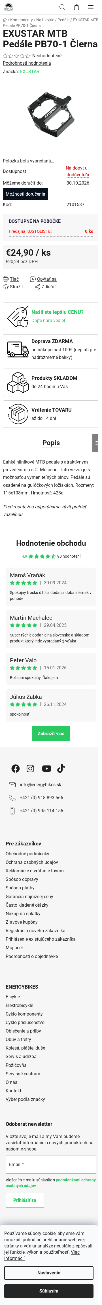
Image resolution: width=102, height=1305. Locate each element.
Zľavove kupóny (22, 922)
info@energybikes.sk (40, 784)
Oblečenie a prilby (23, 1031)
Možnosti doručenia (25, 194)
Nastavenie (48, 1273)
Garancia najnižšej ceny (29, 896)
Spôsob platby (20, 888)
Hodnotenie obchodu (51, 543)
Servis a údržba (21, 1056)
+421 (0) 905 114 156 (41, 810)
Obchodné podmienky (27, 853)
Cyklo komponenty (24, 1014)
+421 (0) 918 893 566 (41, 797)
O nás (11, 1082)
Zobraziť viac (51, 733)
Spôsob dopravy (22, 879)
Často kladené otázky (27, 905)
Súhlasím (48, 1291)
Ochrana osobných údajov (32, 862)
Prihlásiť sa (24, 1200)
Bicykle (13, 996)
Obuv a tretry (18, 1039)
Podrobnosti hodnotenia (27, 63)
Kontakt (13, 1091)
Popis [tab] (51, 443)
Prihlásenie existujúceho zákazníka (41, 939)
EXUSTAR (29, 71)
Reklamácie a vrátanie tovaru (35, 870)
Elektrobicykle (19, 1005)
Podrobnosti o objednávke (32, 956)
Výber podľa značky (25, 1099)
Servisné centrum (23, 1073)
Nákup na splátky (23, 913)
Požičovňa (16, 1065)
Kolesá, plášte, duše (25, 1048)
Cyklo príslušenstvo (25, 1022)
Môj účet (14, 947)
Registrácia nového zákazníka (35, 930)
